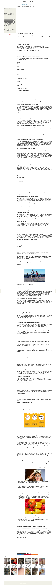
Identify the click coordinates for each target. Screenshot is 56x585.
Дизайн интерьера (28, 1)
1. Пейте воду (21, 19)
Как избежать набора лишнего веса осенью (25, 15)
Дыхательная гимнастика (19, 551)
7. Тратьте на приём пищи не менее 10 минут (26, 25)
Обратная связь (36, 582)
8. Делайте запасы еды (22, 26)
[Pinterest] (27, 554)
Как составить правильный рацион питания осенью (26, 17)
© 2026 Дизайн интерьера (7, 582)
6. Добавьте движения (22, 24)
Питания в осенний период (35, 550)
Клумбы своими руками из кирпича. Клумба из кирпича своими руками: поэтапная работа (9, 16)
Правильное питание (30, 550)
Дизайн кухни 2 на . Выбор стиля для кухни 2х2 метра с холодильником (9, 24)
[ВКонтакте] (20, 554)
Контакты (20, 582)
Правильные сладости (46, 550)
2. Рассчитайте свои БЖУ (23, 20)
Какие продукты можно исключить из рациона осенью (26, 28)
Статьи (31, 4)
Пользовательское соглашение (25, 582)
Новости (27, 4)
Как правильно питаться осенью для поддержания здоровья (27, 29)
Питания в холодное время (41, 550)
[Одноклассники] (34, 554)
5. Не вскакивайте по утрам (23, 23)
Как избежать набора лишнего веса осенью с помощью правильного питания (30, 27)
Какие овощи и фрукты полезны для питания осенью (26, 16)
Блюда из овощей (21, 550)
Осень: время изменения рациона (23, 9)
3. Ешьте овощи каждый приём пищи (24, 21)
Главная (23, 4)
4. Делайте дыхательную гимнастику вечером (26, 22)
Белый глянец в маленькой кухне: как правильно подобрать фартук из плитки (9, 11)
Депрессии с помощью (25, 550)
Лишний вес (50, 550)
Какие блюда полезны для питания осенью (24, 18)
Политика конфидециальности (23, 583)
